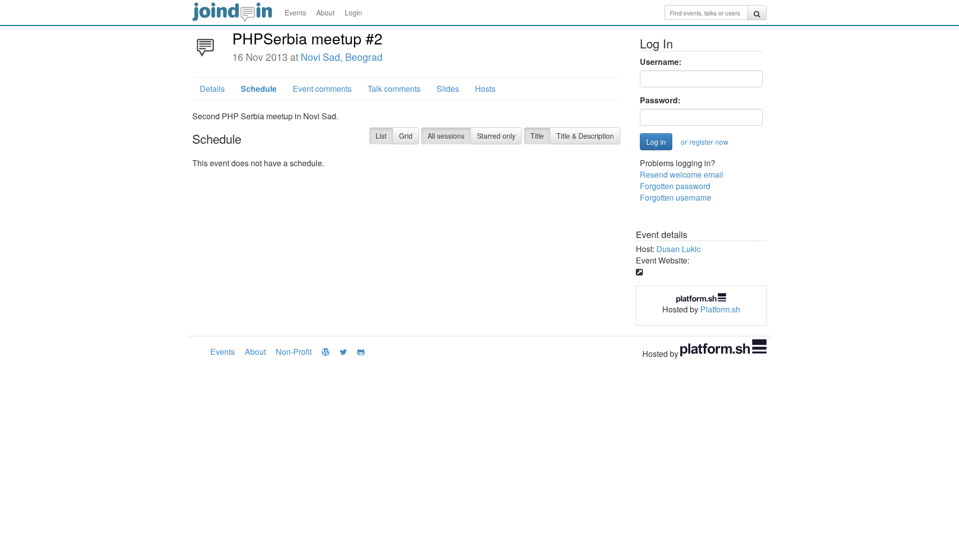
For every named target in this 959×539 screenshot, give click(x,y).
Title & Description (585, 136)
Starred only (496, 136)
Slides (448, 88)
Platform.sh (720, 309)
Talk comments (394, 88)
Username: (660, 61)
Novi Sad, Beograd (342, 57)
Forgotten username (675, 197)
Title (537, 136)
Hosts (485, 88)
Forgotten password (675, 186)
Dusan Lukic (678, 249)
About (325, 12)
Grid (406, 136)
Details (212, 88)
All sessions (446, 136)
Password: (660, 100)
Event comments (322, 88)
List (381, 136)
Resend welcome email (681, 174)
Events (295, 12)
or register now (704, 142)
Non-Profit (294, 351)
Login (353, 12)
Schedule (259, 88)
